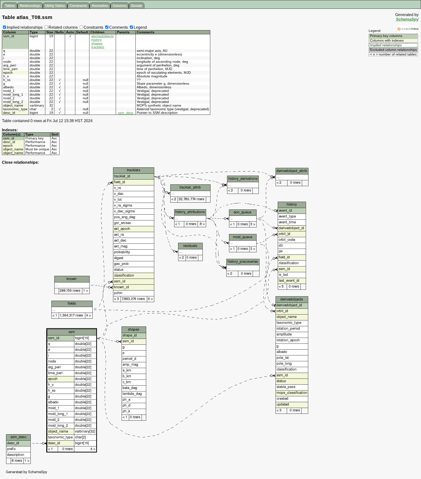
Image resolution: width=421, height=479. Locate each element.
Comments (118, 27)
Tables (10, 6)
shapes (97, 43)
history (96, 40)
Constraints (78, 6)
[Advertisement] (389, 64)
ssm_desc (126, 113)
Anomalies (100, 6)
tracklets (97, 47)
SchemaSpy (407, 19)
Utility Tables (55, 6)
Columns (119, 6)
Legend (140, 27)
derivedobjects (102, 36)
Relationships (30, 6)
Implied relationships (25, 27)
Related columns (63, 27)
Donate (136, 6)
